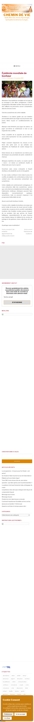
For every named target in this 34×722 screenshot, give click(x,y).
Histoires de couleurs (28, 232)
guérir (22, 691)
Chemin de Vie (17, 15)
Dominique (10, 78)
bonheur (27, 678)
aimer (13, 675)
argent (13, 678)
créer (12, 688)
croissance (6, 688)
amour (24, 675)
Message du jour (7, 497)
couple (21, 685)
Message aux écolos (8, 494)
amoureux (6, 678)
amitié (18, 675)
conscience (14, 685)
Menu (18, 66)
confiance (5, 685)
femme (17, 691)
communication (22, 681)
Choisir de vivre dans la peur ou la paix (13, 499)
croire (27, 685)
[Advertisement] (17, 45)
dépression (20, 688)
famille (11, 691)
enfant (5, 691)
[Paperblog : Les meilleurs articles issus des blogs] (6, 668)
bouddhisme (6, 681)
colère (14, 681)
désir (26, 688)
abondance (6, 675)
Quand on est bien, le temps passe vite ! (14, 506)
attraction (20, 678)
